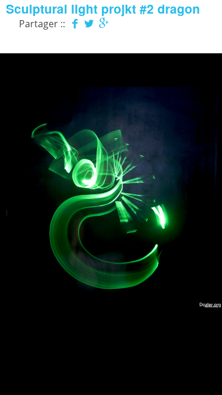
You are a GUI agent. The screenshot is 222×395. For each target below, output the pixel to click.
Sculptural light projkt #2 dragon (103, 8)
